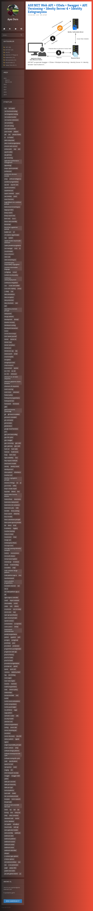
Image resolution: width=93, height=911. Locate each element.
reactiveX (13, 684)
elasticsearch (8, 354)
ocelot (16, 603)
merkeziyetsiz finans (10, 543)
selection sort (8, 721)
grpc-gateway (8, 446)
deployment (7, 313)
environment (8, 368)
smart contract (8, 748)
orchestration (8, 624)
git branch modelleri (14, 414)
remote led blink (9, 695)
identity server (15, 466)
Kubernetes (10, 57)
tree (11, 812)
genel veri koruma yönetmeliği (9, 410)
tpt (18, 809)
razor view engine (9, 681)
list (5, 525)
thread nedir (8, 802)
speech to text (8, 764)
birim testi (7, 218)
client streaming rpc (10, 260)
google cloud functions (11, 429)
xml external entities (10, 862)
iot (17, 483)
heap (5, 455)
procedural (7, 646)
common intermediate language (11, 268)
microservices (15, 553)
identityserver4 (8, 469)
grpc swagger (8, 440)
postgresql (15, 640)
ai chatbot (10, 137)
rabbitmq (6, 672)
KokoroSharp (8, 499)
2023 (5, 84)
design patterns (9, 316)
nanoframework (9, 578)
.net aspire (12, 108)
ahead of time (16, 134)
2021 (5, 89)
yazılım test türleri (9, 871)
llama (9, 525)
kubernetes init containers (12, 505)
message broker (8, 545)
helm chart (12, 455)
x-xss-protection (13, 865)
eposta (16, 368)
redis (5, 689)
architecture (7, 171)
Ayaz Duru (13, 19)
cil (19, 248)
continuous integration (11, 283)
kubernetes (17, 499)
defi (5, 306)
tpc (11, 809)
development (8, 319)
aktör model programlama (12, 143)
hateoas (6, 452)
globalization (8, 426)
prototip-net (8, 666)
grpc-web (17, 446)
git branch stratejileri (10, 417)
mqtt (14, 568)
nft (5, 594)
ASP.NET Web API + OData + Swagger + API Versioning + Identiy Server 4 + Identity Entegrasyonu (57, 8)
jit (20, 483)
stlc (12, 770)
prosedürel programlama (11, 663)
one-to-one (7, 612)
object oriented (14, 600)
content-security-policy (11, 275)
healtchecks (14, 452)
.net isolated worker (10, 117)
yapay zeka (13, 868)
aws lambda (8, 196)
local (14, 525)
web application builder (11, 830)
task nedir (7, 793)
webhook (17, 833)
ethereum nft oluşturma (11, 386)
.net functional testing (10, 111)
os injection (17, 624)
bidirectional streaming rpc (12, 207)
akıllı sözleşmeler (9, 140)
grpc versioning (8, 443)
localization (7, 528)
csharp (19, 288)
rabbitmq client (15, 672)
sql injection (7, 767)
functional (16, 404)
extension (16, 392)
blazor (14, 218)
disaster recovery (9, 322)
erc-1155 (7, 371)
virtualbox (16, 824)
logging (15, 528)
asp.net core (14, 185)
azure (15, 196)
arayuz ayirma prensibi (11, 168)
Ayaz (37, 15)
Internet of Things (11, 55)
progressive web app (10, 652)
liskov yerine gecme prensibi (12, 522)
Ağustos (7, 82)
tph (15, 809)
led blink (6, 511)
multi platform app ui (10, 575)
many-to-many (8, 534)
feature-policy (8, 395)
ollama (16, 606)
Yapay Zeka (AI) (11, 65)
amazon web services (10, 146)
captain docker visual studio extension (12, 241)
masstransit (7, 537)
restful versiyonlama (10, 704)
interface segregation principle (10, 479)
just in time (7, 486)
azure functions (9, 199)
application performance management (11, 161)
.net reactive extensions (11, 120)
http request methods (10, 460)
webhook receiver (9, 842)
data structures (8, 303)
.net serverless (8, 123)
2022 (5, 87)
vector (17, 818)
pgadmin (13, 637)
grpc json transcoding (10, 434)
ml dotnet (16, 562)
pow (13, 643)
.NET (8, 47)
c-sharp (6, 291)
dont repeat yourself (10, 336)
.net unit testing (9, 126)
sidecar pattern (8, 739)
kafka (14, 486)
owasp (16, 626)
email (15, 354)
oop (14, 612)
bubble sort (7, 232)
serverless (7, 733)
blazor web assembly (10, 221)
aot (19, 149)
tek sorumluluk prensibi (11, 796)
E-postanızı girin (9, 893)
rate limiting (11, 675)
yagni (6, 868)
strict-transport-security (11, 773)
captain (11, 238)
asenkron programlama (11, 182)
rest (17, 695)
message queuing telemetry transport (12, 549)
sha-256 (18, 736)
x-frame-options (9, 859)
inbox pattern (8, 472)
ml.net (6, 565)
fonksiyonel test (9, 401)
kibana (13, 491)
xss (19, 862)
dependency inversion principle (10, 310)
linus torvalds (8, 516)
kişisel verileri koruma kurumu (10, 495)
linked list (16, 514)
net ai (6, 589)
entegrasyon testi (9, 362)
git (5, 414)
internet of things (9, 483)
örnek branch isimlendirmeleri (9, 630)
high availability (8, 458)
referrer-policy (13, 689)
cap (5, 238)
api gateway (8, 155)
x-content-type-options (11, 856)
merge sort (7, 540)
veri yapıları (7, 824)
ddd (16, 303)
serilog (6, 727)
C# (7, 52)
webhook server (9, 847)
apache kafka (8, 152)
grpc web (18, 443)
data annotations (9, 294)
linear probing (15, 511)
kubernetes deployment (11, 502)
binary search (8, 213)
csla (12, 291)
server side (13, 727)
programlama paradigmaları (12, 649)
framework (7, 404)
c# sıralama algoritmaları (11, 235)
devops (16, 319)
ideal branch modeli (10, 463)
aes (9, 134)
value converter (13, 815)
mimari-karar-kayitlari (10, 559)
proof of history (9, 654)
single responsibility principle (12, 745)
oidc (11, 606)
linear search (8, 514)
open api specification (10, 615)
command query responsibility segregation (11, 263)
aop (15, 149)
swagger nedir (15, 776)
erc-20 (13, 371)
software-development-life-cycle (12, 754)
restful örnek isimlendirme (12, 701)
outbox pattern (8, 626)
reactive (6, 684)
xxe (5, 865)
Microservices (10, 60)
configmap (7, 272)
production (16, 646)
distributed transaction (11, 328)
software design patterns (11, 751)
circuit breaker (8, 251)
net (19, 586)
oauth (6, 600)
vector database (9, 821)
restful (6, 698)
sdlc (17, 716)
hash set (6, 449)
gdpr (5, 407)
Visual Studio (10, 62)
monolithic (7, 568)
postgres (7, 640)
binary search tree (9, 215)
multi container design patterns (10, 571)
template (7, 799)
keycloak (7, 491)
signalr (17, 739)
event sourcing (8, 389)
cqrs (5, 285)
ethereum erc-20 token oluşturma (11, 377)
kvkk (17, 508)
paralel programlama (10, 634)
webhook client (8, 836)
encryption (7, 359)
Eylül (6, 80)
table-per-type (8, 787)
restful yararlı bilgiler (10, 707)
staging (6, 770)
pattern (6, 637)
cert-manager (8, 248)
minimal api (7, 562)
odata (6, 606)
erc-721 (6, 374)
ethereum (14, 374)
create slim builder (14, 285)
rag (5, 675)
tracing (6, 812)
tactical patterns (9, 790)
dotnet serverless (9, 345)
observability (8, 603)
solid (5, 761)
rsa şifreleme (8, 710)
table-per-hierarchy (10, 784)
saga (15, 710)
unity (5, 815)
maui (14, 537)
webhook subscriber (10, 850)
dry (16, 351)
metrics (6, 553)
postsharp (7, 643)
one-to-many (17, 609)
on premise (7, 609)
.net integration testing (11, 114)
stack (15, 767)
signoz (6, 742)
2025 (8, 80)
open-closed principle (10, 618)
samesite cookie (9, 716)
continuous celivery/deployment (10, 279)
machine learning (9, 531)
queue (6, 669)
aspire (17, 193)
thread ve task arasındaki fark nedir (11, 806)
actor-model (8, 131)
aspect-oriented (9, 193)
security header (8, 719)
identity (6, 466)
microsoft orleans (9, 556)
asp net (6, 185)
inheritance (17, 472)
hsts (16, 458)
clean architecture (9, 254)
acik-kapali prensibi (9, 129)
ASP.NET (9, 50)
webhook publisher (10, 839)
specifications (13, 761)
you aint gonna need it (11, 874)
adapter (16, 131)
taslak (14, 793)
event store (7, 392)
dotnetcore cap (8, 351)
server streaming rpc (10, 730)
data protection (9, 300)
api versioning (8, 158)
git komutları (8, 423)
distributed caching (9, 325)
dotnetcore (7, 348)
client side (7, 257)
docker (6, 331)
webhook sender (9, 844)
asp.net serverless (9, 187)
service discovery (9, 736)
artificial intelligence (15, 179)
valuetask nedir (8, 818)
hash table (14, 449)
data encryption (9, 297)
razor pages (7, 678)
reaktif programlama (10, 687)
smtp (16, 748)
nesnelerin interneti (10, 586)
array (5, 179)
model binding (14, 565)
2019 (5, 95)
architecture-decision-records (10, 175)
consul (15, 272)
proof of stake (8, 657)
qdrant (15, 666)
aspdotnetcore (8, 190)
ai (4, 137)
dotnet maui (8, 342)
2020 (5, 92)
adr (5, 134)
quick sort (13, 669)
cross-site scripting (9, 288)
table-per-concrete (9, 781)
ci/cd (15, 248)
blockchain (7, 224)
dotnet (6, 339)
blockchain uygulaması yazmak (11, 228)
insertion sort (8, 475)
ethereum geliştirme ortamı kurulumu (12, 382)
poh (19, 637)
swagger (6, 776)
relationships (8, 692)
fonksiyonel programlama (12, 398)
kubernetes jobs (9, 508)
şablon (6, 779)
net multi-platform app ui (11, 592)
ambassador (8, 149)
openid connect (9, 621)
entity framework (8, 365)
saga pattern (8, 713)
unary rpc (17, 812)
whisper (6, 853)
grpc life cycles (8, 437)
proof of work (8, 660)
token (6, 809)
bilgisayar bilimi (8, 210)
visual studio (8, 827)
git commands (8, 420)
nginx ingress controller (11, 597)
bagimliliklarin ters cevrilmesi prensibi (12, 203)
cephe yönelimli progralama (12, 245)
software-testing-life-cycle (12, 758)
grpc (5, 431)
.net (5, 108)
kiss (18, 491)
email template (8, 357)
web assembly (8, 833)
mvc (20, 575)
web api (16, 827)
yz (20, 874)
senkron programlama (11, 724)
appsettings (7, 165)
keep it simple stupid (10, 488)
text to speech (16, 799)
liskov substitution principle (12, 519)
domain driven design (10, 333)
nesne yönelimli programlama (9, 582)
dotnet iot (13, 339)
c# (14, 232)
